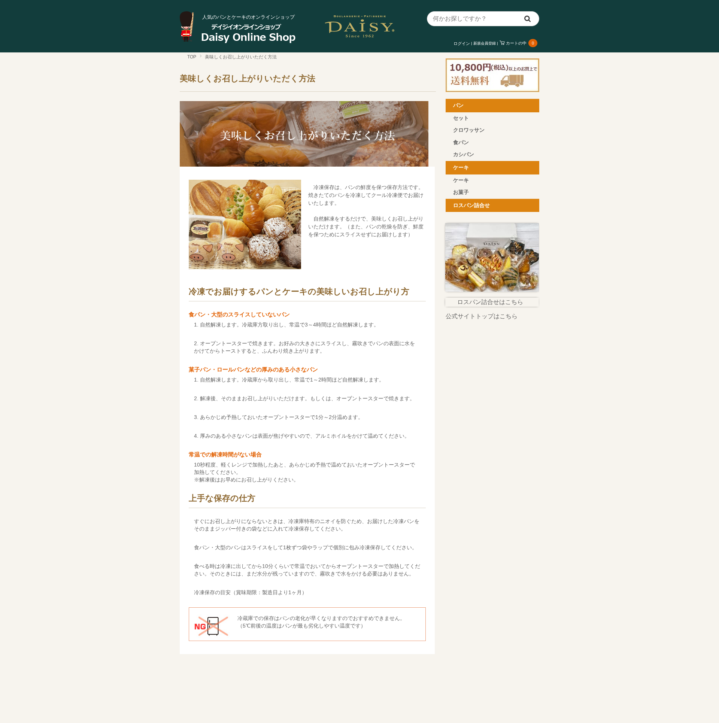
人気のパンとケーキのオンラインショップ (248, 17)
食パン (461, 142)
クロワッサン (469, 130)
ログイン (461, 43)
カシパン (463, 154)
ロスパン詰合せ (471, 205)
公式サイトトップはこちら (482, 316)
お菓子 (461, 192)
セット (461, 118)
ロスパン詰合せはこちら (490, 302)
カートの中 (520, 43)
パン (458, 105)
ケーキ (461, 167)
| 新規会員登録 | (484, 43)
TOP (191, 57)
